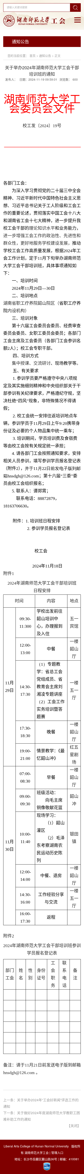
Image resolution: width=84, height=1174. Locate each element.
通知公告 (45, 55)
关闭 (73, 1125)
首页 (33, 55)
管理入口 (57, 1152)
